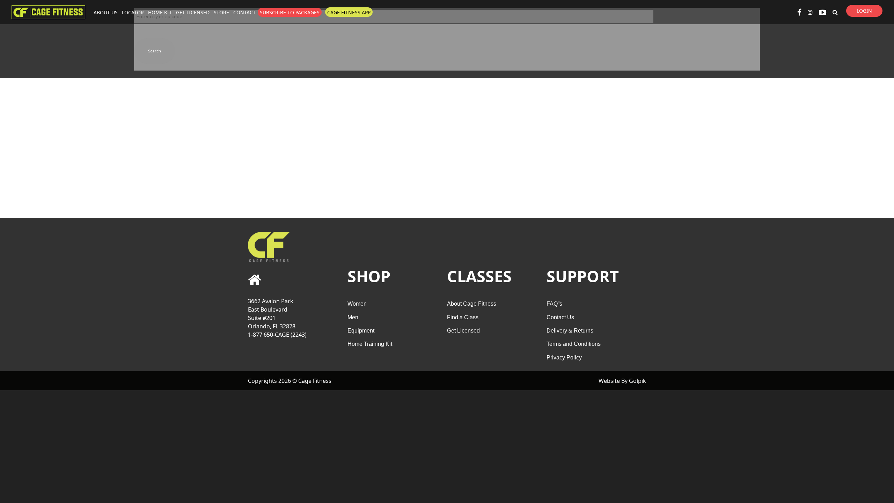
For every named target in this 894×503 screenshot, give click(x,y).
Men (352, 317)
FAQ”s (554, 304)
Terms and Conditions (574, 344)
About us (106, 12)
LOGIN (864, 10)
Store (221, 12)
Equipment (360, 331)
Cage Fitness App (349, 12)
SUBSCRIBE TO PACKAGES (290, 12)
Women (357, 304)
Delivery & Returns (570, 331)
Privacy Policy (564, 357)
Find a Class (462, 317)
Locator (133, 12)
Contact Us (560, 317)
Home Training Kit (369, 344)
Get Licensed (193, 12)
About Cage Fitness (471, 304)
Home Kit (160, 12)
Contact (244, 12)
